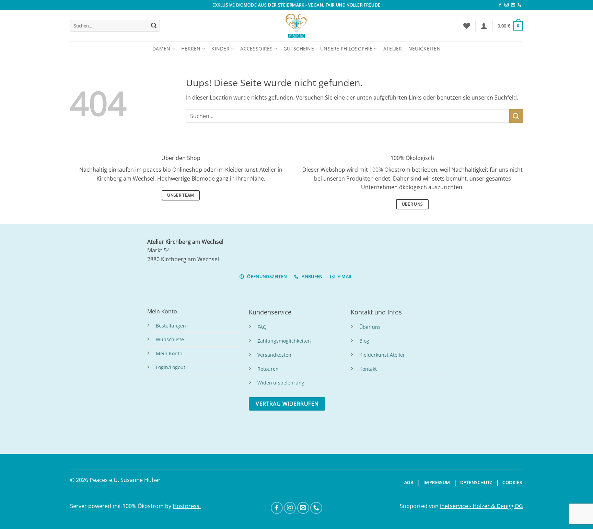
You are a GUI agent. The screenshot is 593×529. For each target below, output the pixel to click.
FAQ (262, 327)
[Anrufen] (520, 5)
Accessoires (256, 48)
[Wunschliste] (466, 25)
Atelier (392, 48)
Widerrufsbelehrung (280, 382)
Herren (191, 48)
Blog (364, 340)
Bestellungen (171, 325)
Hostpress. (187, 506)
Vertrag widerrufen (287, 403)
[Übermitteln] (154, 26)
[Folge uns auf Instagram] (506, 5)
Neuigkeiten (424, 48)
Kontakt (368, 369)
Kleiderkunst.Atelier (382, 355)
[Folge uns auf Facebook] (500, 5)
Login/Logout (170, 367)
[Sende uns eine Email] (513, 5)
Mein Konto (169, 353)
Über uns (370, 327)
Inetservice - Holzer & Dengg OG (481, 506)
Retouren (268, 369)
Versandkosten (274, 355)
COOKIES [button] (512, 482)
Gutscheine (298, 48)
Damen (161, 48)
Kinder (220, 48)
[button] (483, 25)
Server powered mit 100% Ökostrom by (121, 506)
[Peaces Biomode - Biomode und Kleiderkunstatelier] (296, 25)
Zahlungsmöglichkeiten (284, 340)
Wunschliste (170, 339)
